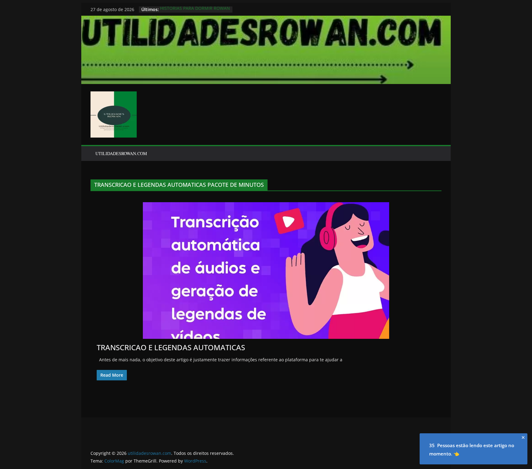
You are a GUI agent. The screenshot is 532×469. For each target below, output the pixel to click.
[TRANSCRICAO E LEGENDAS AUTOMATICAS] (266, 270)
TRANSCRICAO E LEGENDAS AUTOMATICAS (171, 347)
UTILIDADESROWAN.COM (121, 153)
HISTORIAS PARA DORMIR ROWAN (195, 9)
